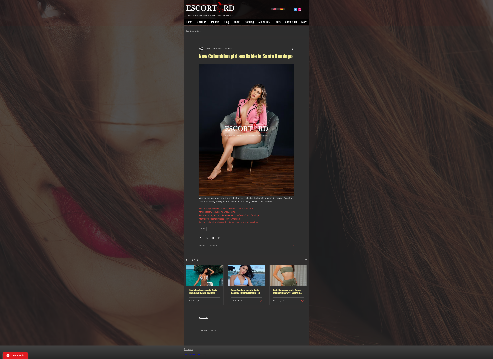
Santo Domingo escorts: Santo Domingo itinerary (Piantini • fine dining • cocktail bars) (246, 291)
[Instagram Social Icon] (299, 9)
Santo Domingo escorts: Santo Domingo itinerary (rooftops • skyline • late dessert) (203, 291)
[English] (274, 9)
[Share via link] (219, 237)
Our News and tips (193, 31)
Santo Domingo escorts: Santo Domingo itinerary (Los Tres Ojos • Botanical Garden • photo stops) (288, 291)
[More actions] (292, 48)
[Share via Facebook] (200, 237)
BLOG (203, 229)
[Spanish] (281, 9)
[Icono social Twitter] (295, 9)
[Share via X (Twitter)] (206, 237)
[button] (303, 31)
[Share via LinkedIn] (213, 237)
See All (304, 260)
